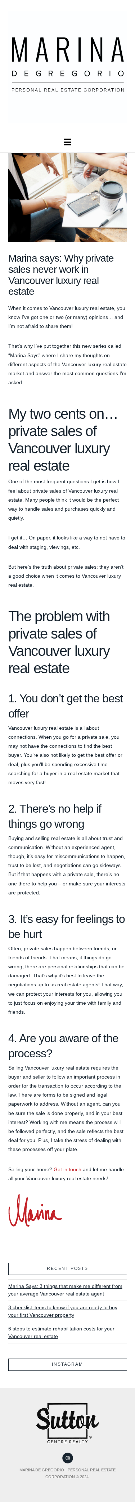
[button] (67, 142)
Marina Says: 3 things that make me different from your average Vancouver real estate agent (65, 1290)
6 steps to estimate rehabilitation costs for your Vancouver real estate (61, 1332)
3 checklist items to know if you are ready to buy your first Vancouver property (62, 1311)
